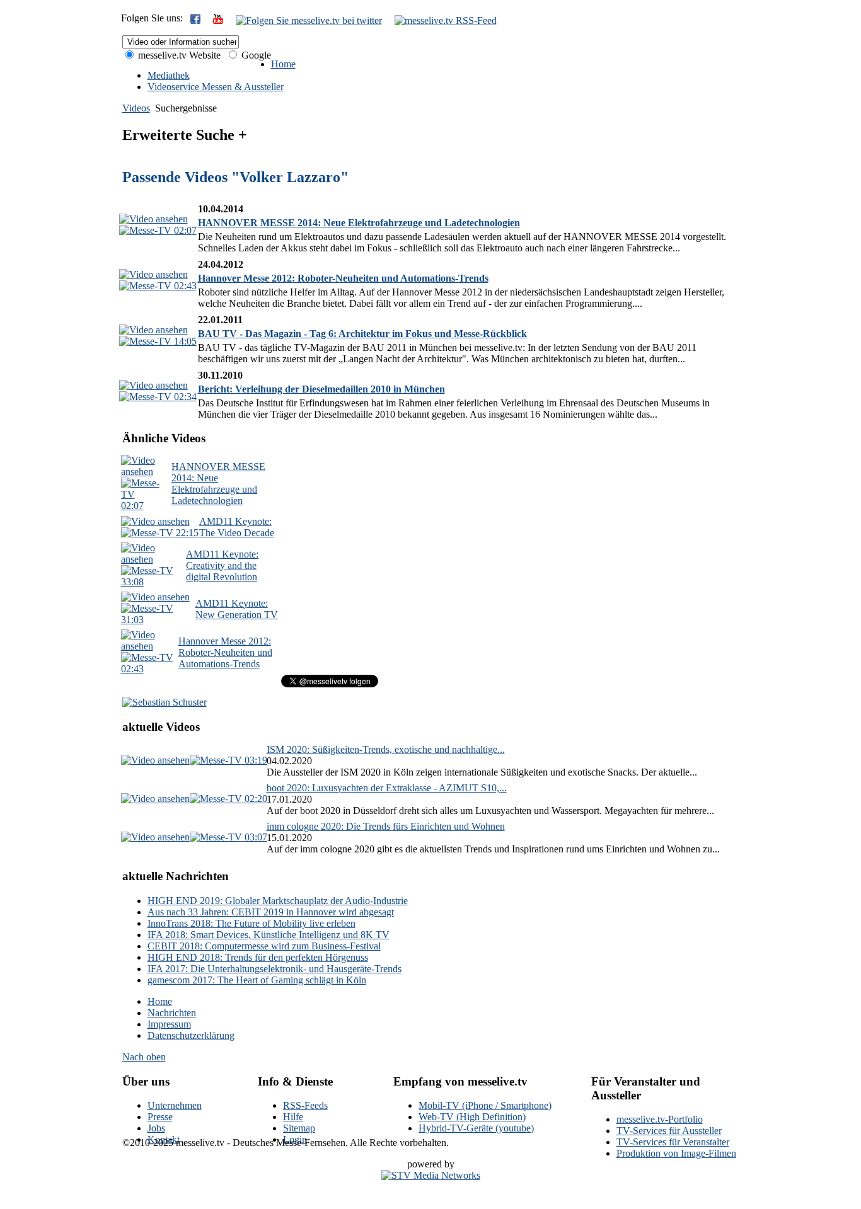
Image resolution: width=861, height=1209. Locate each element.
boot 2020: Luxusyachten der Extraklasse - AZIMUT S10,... (387, 787)
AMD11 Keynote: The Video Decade (236, 527)
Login (295, 1139)
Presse (160, 1116)
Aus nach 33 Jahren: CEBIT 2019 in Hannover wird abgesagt (270, 912)
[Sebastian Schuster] (164, 702)
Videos (136, 108)
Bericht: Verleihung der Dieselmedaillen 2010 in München (321, 389)
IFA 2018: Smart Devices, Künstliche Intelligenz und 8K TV (268, 934)
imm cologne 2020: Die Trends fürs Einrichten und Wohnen (386, 826)
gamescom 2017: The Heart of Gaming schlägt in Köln (256, 980)
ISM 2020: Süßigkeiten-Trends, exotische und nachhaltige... (386, 749)
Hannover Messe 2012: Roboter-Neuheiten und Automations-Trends (343, 278)
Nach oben (144, 1056)
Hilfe (293, 1116)
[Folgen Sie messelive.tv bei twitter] (309, 20)
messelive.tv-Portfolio (659, 1119)
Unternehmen (174, 1105)
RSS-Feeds (305, 1105)
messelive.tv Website (178, 55)
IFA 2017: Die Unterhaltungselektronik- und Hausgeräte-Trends (274, 968)
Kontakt (163, 1139)
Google (255, 55)
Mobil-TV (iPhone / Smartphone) (485, 1105)
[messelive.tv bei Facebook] (195, 20)
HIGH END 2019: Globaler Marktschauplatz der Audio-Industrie (277, 900)
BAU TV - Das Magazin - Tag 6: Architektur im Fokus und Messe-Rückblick (362, 333)
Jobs (156, 1128)
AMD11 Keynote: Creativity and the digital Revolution (222, 565)
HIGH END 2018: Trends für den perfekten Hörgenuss (257, 957)
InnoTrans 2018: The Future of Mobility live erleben (251, 923)
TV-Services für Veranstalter (672, 1142)
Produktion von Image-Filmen (676, 1153)
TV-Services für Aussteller (669, 1130)
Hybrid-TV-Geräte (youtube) (476, 1128)
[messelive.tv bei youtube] (218, 20)
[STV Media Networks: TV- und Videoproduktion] (430, 1175)
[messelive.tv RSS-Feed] (446, 20)
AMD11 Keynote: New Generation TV (236, 609)
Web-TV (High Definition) (472, 1116)
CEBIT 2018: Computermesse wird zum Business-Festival (264, 946)
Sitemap (299, 1128)
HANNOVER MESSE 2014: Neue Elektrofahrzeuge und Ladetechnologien (359, 222)
